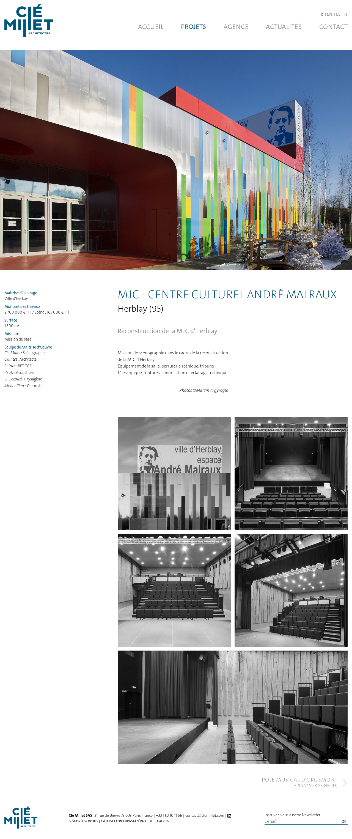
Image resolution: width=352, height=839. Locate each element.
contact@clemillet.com (204, 815)
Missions (12, 333)
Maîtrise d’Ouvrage (20, 293)
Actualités (284, 26)
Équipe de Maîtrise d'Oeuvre (28, 347)
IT (346, 14)
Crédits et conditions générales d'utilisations (135, 821)
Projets (193, 26)
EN (329, 14)
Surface (10, 320)
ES (338, 14)
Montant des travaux (22, 306)
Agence (236, 26)
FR (320, 14)
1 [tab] (68, 573)
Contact (333, 26)
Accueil (150, 26)
